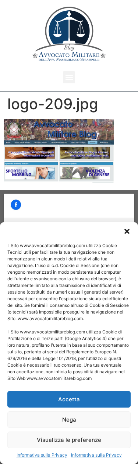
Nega (69, 419)
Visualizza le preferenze (69, 439)
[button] (127, 231)
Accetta (69, 399)
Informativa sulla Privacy (42, 455)
